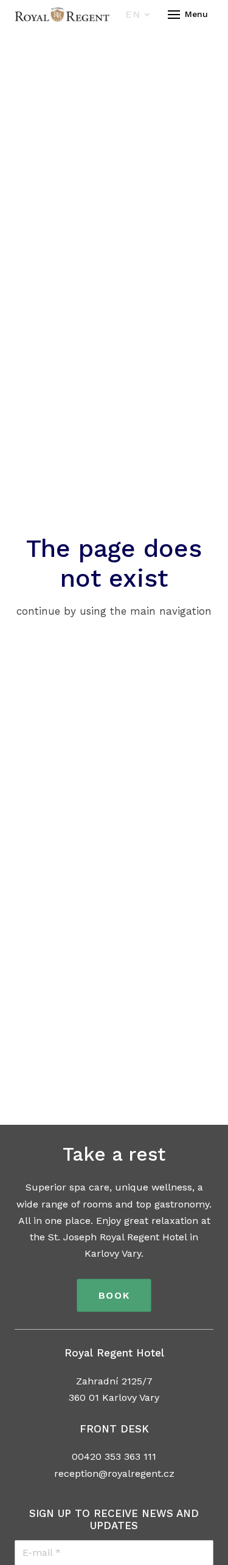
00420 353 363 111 (114, 1456)
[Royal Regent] (62, 14)
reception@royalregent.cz (114, 1473)
